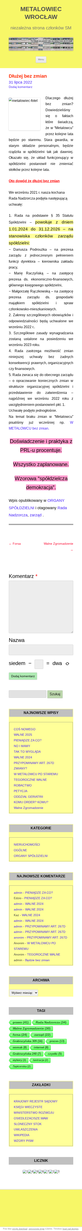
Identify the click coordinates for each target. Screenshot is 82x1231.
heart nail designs (71, 1229)
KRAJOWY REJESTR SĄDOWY (36, 1101)
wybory (19, 1060)
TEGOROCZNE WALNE (30, 779)
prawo (21, 1022)
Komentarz (23, 576)
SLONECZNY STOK (28, 1124)
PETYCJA (20, 791)
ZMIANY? (20, 768)
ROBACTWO (23, 785)
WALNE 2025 (23, 734)
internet (41, 1047)
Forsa (15, 543)
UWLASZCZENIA (26, 1129)
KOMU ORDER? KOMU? (31, 802)
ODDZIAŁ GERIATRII (28, 796)
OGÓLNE (20, 850)
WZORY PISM (23, 1140)
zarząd (36, 515)
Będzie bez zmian (37, 960)
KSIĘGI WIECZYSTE (28, 1107)
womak (20, 1047)
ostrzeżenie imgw (37, 1229)
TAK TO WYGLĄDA (27, 751)
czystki (55, 1053)
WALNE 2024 (23, 757)
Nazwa (16, 640)
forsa (20, 1034)
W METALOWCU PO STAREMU (36, 774)
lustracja (40, 1060)
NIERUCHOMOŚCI (27, 844)
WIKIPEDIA (21, 1135)
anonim (19, 937)
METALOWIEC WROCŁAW (41, 13)
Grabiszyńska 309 (27, 1041)
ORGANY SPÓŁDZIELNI (31, 856)
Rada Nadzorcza (51, 1022)
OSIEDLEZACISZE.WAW (31, 1118)
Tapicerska (22, 1066)
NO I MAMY (22, 746)
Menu (41, 59)
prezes (57, 1041)
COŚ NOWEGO (24, 729)
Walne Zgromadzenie (28, 807)
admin (18, 892)
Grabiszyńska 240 (27, 1053)
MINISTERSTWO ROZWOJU (34, 1112)
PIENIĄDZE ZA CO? (28, 740)
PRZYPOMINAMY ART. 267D (34, 763)
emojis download (19, 1229)
